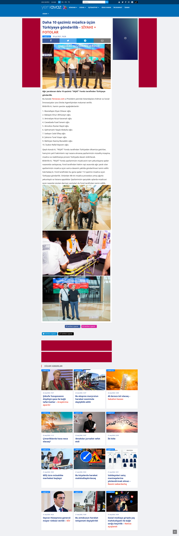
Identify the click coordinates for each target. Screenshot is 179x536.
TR (69, 2)
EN (66, 2)
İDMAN (127, 7)
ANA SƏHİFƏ (45, 2)
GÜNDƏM (72, 7)
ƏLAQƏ (53, 2)
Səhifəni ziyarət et (72, 327)
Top (175, 532)
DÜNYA (81, 7)
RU (62, 2)
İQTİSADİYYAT (93, 7)
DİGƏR (45, 14)
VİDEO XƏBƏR (106, 7)
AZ (59, 2)
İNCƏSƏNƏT (118, 7)
